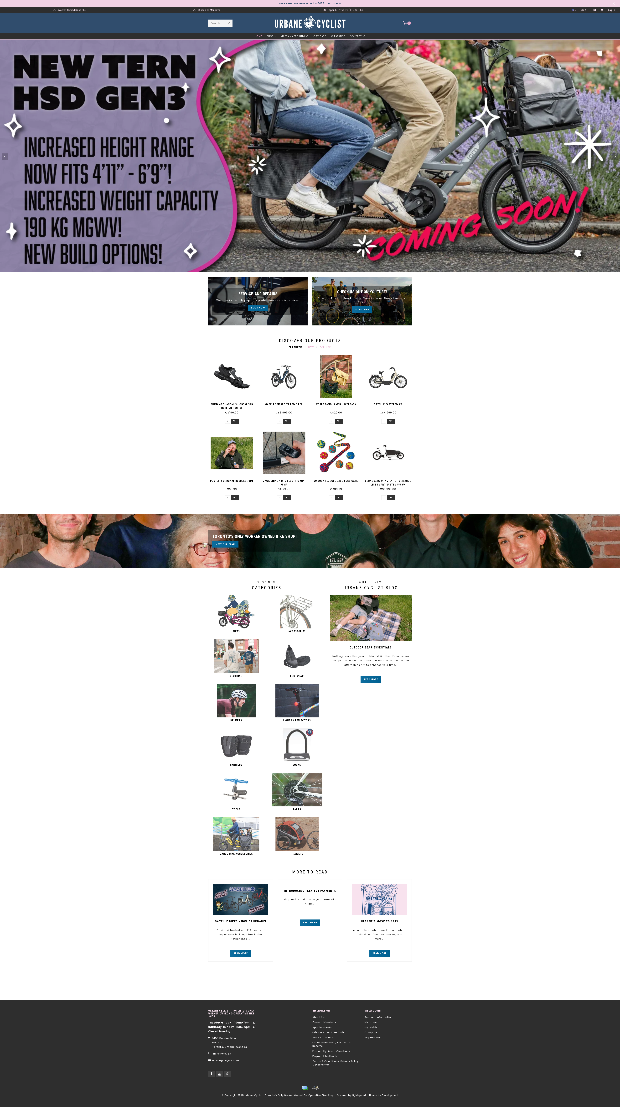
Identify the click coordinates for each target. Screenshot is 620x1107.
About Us (318, 1017)
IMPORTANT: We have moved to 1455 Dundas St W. (310, 3)
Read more (371, 679)
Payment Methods (324, 1056)
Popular (325, 347)
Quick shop (233, 403)
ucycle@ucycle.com (225, 1060)
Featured (295, 347)
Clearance (338, 36)
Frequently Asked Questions (331, 1051)
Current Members (324, 1022)
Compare (371, 1032)
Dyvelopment (390, 1095)
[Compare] (595, 10)
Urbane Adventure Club (328, 1032)
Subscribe (362, 309)
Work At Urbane (322, 1037)
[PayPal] (315, 1087)
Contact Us (358, 36)
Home (258, 36)
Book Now (258, 307)
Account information (379, 1017)
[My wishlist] (602, 10)
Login (611, 10)
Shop (270, 36)
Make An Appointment (295, 36)
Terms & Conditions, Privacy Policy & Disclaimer (335, 1063)
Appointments (322, 1027)
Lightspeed (359, 1095)
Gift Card (319, 36)
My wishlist (372, 1027)
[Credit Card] (305, 1087)
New (311, 347)
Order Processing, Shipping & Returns (331, 1044)
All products (373, 1037)
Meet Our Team (225, 544)
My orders (371, 1022)
